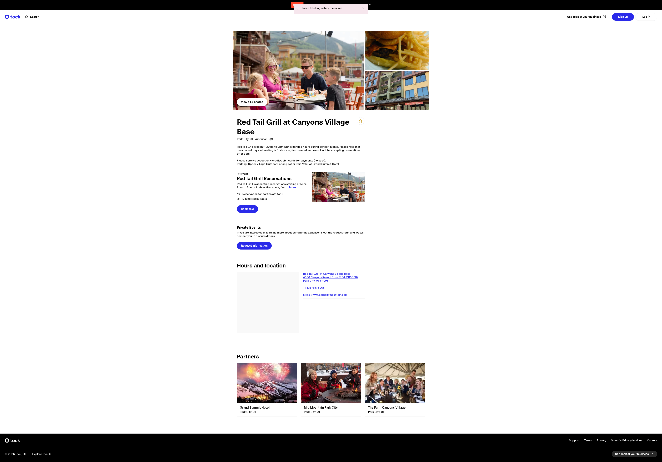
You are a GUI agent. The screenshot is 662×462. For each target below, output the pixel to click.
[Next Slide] (361, 187)
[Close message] (363, 8)
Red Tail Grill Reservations (264, 178)
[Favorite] (360, 121)
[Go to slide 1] (335, 199)
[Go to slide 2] (342, 199)
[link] (298, 70)
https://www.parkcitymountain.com (325, 294)
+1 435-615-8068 (314, 287)
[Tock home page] (12, 17)
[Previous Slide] (317, 187)
